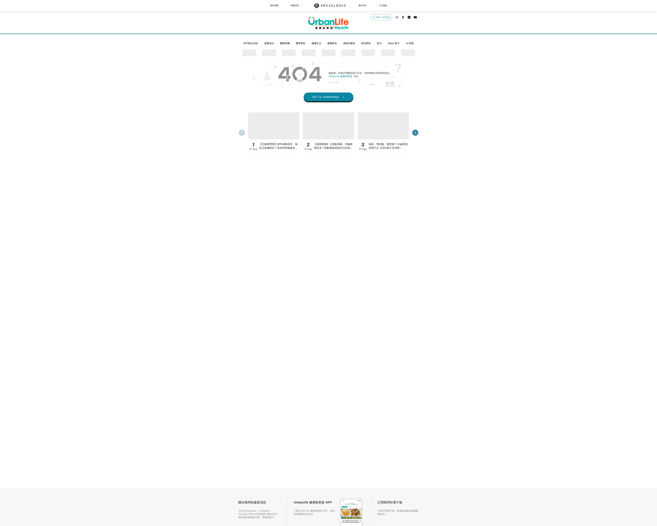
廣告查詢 (362, 5)
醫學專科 (300, 43)
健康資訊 (269, 43)
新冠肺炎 (366, 43)
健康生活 (316, 43)
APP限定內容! (250, 43)
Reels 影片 (394, 43)
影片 (379, 43)
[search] (396, 17)
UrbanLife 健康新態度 (340, 76)
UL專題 (410, 43)
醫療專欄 (285, 43)
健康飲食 (332, 43)
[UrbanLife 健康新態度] (328, 23)
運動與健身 (349, 43)
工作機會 (383, 5)
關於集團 (274, 5)
